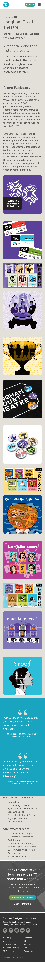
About (27, 941)
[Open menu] (39, 4)
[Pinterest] (28, 930)
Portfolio (28, 938)
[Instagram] (16, 930)
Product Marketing (11, 948)
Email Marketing (9, 944)
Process (27, 944)
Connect (30, 5)
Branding (7, 938)
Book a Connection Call (22, 897)
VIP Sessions (8, 951)
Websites (6, 941)
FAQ (26, 948)
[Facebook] (5, 930)
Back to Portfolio (22, 903)
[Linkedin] (11, 930)
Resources (28, 951)
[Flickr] (22, 930)
